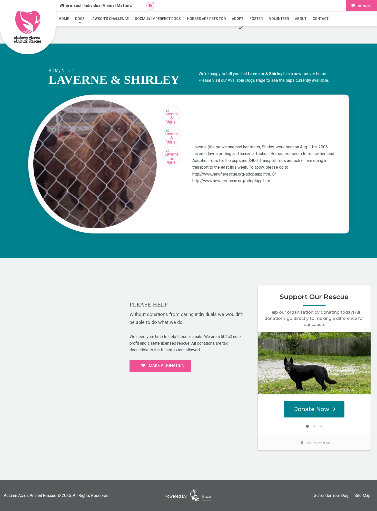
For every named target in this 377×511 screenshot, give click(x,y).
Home (64, 19)
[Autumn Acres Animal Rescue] (28, 27)
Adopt (237, 19)
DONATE (364, 6)
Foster (256, 19)
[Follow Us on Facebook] (150, 6)
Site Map (362, 495)
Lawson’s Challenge (110, 19)
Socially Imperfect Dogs (158, 19)
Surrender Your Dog (331, 495)
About (300, 19)
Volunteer (279, 19)
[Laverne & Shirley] (95, 164)
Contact (321, 19)
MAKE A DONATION (166, 365)
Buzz (206, 496)
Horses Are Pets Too (206, 19)
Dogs (80, 19)
